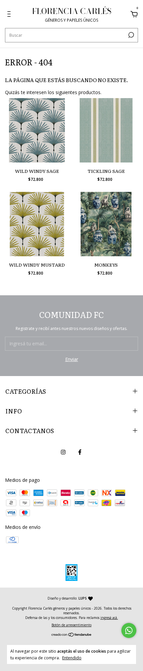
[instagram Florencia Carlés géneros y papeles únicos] (63, 452)
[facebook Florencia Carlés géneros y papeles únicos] (79, 452)
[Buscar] (130, 35)
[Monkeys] (106, 224)
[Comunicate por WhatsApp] (128, 630)
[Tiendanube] (71, 635)
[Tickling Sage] (106, 130)
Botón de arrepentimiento (71, 625)
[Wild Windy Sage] (37, 130)
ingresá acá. (109, 617)
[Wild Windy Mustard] (37, 224)
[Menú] (10, 14)
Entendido (71, 657)
